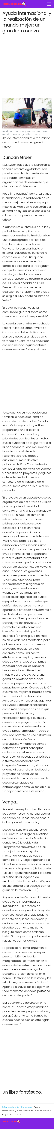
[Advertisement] (27, 69)
